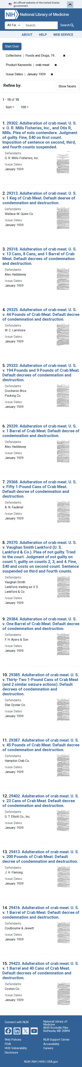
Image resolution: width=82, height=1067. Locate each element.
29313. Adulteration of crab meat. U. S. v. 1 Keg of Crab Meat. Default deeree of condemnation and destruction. (39, 198)
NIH (34, 1061)
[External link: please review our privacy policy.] (8, 1031)
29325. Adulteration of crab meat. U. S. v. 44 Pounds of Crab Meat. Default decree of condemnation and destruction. (40, 314)
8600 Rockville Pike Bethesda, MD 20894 (56, 1029)
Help (43, 35)
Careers (48, 1048)
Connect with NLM (16, 1022)
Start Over (12, 46)
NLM (27, 1061)
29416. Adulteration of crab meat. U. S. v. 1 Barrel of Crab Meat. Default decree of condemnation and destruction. (40, 912)
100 (26, 107)
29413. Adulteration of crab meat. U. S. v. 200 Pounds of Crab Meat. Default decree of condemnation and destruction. (40, 856)
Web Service (63, 35)
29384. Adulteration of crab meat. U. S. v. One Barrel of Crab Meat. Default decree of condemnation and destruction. (40, 624)
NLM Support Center (56, 1039)
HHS (42, 1061)
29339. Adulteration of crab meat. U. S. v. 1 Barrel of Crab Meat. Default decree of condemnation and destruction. (40, 431)
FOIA (8, 1044)
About (27, 35)
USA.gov (52, 1061)
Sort (9, 107)
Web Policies (13, 1039)
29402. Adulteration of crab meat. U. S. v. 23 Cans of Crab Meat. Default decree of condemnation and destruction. (40, 801)
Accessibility (51, 1044)
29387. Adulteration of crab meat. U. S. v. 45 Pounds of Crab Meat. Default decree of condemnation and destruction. (40, 745)
